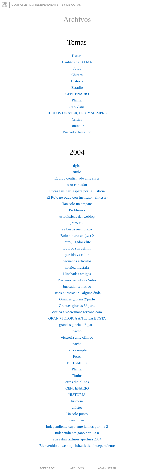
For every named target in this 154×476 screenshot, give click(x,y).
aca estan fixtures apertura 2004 (77, 439)
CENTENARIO (77, 94)
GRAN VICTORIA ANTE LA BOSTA (77, 318)
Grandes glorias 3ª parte (77, 305)
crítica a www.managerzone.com (77, 312)
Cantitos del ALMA (77, 62)
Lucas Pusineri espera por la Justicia (77, 191)
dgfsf (77, 165)
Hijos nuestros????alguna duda (77, 293)
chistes (77, 407)
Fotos (77, 356)
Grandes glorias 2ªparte (77, 299)
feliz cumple (77, 350)
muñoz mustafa (77, 267)
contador (77, 126)
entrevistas (77, 106)
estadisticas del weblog (77, 216)
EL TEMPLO (77, 363)
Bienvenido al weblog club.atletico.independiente (77, 445)
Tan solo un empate (77, 204)
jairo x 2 (77, 223)
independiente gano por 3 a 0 (77, 433)
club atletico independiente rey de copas (46, 4)
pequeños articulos (77, 261)
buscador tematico (77, 286)
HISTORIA (77, 395)
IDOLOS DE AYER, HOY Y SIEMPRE (77, 113)
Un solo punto (77, 414)
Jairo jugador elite (77, 242)
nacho (77, 331)
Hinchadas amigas (77, 274)
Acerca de (47, 468)
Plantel (77, 100)
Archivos (77, 468)
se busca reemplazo (77, 229)
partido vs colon (77, 255)
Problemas (77, 210)
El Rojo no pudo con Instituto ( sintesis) (77, 197)
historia (77, 401)
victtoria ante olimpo (77, 337)
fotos (77, 68)
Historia (77, 81)
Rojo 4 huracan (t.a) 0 (77, 235)
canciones (77, 420)
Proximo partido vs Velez (77, 280)
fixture (77, 56)
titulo (77, 172)
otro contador (77, 185)
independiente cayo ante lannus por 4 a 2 (77, 426)
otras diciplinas (77, 382)
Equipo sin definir (77, 248)
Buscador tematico (77, 132)
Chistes (77, 75)
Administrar (107, 468)
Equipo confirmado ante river (77, 178)
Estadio (77, 87)
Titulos (77, 375)
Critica (77, 119)
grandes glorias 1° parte (77, 325)
